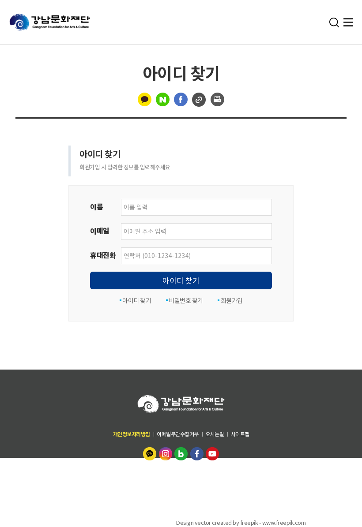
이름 (96, 207)
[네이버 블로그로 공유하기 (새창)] (163, 98)
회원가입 (231, 301)
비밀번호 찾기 (185, 301)
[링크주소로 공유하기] (199, 98)
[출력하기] (217, 98)
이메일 (99, 231)
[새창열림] (150, 453)
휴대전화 (103, 255)
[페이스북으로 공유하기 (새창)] (181, 98)
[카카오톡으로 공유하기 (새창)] (144, 98)
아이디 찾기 (181, 281)
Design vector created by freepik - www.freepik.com (240, 522)
